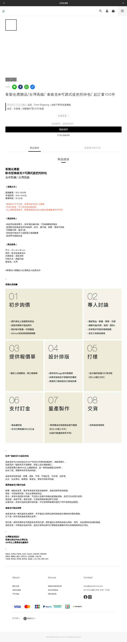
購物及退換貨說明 (55, 586)
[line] (14, 87)
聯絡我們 (63, 129)
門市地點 (15, 594)
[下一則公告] (123, 3)
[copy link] (32, 87)
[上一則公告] (3, 3)
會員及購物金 (53, 590)
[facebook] (20, 87)
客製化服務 (16, 590)
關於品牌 (15, 586)
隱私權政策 (52, 594)
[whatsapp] (26, 87)
